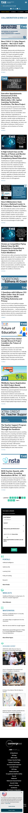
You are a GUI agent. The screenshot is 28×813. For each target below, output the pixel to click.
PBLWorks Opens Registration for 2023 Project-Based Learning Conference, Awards (13, 385)
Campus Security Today (14, 760)
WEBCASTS (7, 593)
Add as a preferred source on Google (9, 5)
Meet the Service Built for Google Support (14, 625)
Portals (6, 559)
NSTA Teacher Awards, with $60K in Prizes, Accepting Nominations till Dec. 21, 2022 (13, 473)
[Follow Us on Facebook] (13, 8)
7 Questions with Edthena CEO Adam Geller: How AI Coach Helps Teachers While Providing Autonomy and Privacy (13, 296)
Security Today (14, 783)
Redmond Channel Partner (14, 781)
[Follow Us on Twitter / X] (15, 8)
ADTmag (14, 755)
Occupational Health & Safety (14, 774)
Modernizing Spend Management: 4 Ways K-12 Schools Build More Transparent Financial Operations (14, 631)
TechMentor (14, 787)
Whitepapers (8, 610)
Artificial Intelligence (8, 562)
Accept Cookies (12, 810)
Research (5, 580)
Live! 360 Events (14, 767)
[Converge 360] (14, 743)
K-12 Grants (20, 11)
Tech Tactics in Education (14, 790)
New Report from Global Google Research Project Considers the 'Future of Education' (11, 341)
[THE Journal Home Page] (7, 2)
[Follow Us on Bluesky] (11, 8)
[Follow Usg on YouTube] (17, 8)
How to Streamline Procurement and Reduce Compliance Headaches (12, 670)
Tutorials (13, 11)
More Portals (6, 584)
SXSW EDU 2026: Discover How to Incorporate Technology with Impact (12, 649)
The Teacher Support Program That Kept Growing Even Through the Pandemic (13, 427)
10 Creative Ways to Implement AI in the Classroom (13, 620)
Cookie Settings (11, 806)
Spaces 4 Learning (14, 785)
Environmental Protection (14, 764)
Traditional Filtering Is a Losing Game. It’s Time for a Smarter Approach (14, 596)
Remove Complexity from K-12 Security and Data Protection (13, 614)
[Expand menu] (26, 3)
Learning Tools (6, 571)
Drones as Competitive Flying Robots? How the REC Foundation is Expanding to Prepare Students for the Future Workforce (13, 248)
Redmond (14, 778)
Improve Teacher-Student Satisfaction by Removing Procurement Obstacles (13, 711)
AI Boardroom (14, 753)
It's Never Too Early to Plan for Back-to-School (13, 690)
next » (17, 500)
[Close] (21, 792)
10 (14, 500)
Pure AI (14, 776)
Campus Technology (14, 762)
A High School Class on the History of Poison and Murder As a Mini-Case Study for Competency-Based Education (13, 154)
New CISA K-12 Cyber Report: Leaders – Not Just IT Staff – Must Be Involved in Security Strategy (13, 44)
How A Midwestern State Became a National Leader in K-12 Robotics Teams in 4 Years (13, 204)
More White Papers (8, 637)
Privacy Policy (15, 534)
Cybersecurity (6, 567)
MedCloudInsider (14, 771)
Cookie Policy (7, 803)
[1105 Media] (14, 749)
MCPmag (14, 769)
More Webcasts (7, 602)
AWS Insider (14, 757)
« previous (6, 498)
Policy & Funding (7, 575)
